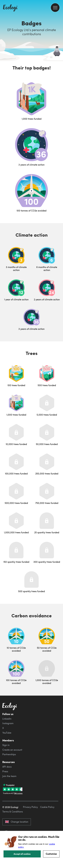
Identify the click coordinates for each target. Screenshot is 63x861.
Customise (51, 853)
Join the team (9, 776)
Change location (19, 821)
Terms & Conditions (12, 811)
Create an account (12, 749)
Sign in (6, 745)
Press (5, 771)
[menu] (55, 7)
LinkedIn (6, 718)
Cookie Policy (47, 807)
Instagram (7, 723)
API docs (7, 766)
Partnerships (9, 754)
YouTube (6, 732)
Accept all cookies (22, 853)
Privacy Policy (30, 807)
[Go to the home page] (10, 8)
